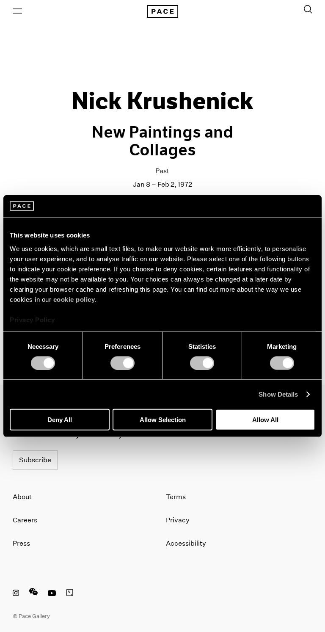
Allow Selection (163, 419)
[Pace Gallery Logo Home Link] (162, 11)
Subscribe (35, 460)
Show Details (278, 393)
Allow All (265, 419)
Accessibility (186, 543)
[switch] (122, 363)
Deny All (59, 419)
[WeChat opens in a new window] (33, 594)
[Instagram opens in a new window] (16, 594)
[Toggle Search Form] (308, 9)
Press (21, 543)
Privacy (178, 520)
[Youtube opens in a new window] (52, 594)
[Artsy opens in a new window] (69, 594)
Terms (176, 497)
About (22, 497)
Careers (25, 520)
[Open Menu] (17, 11)
